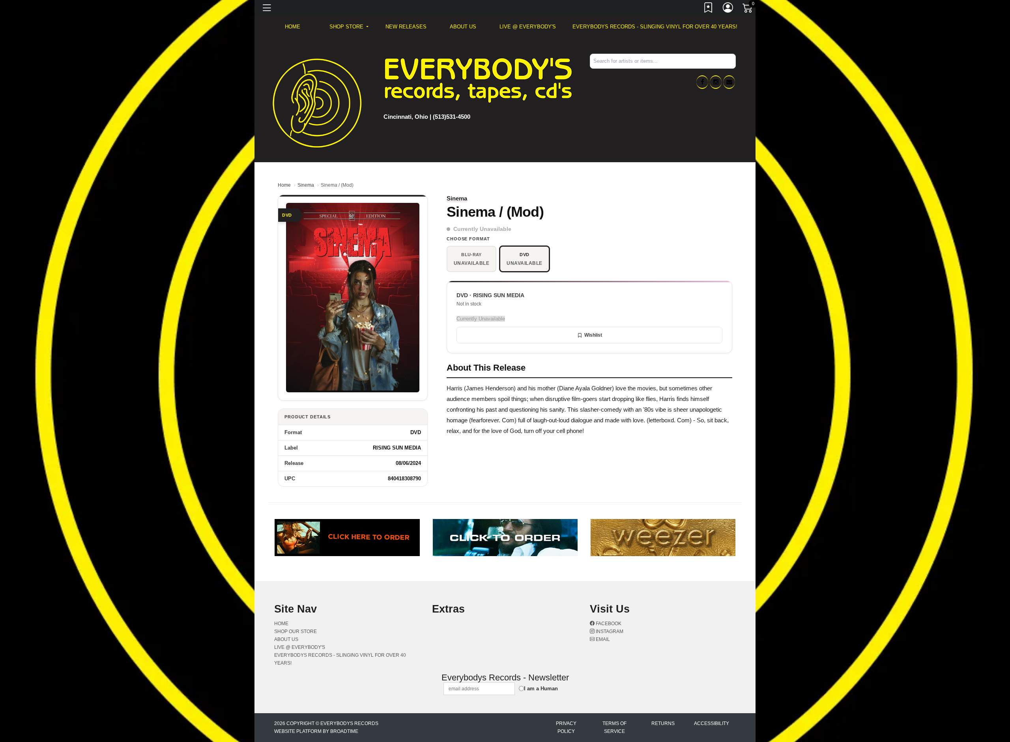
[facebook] (702, 82)
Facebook (608, 623)
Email (602, 639)
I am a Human (541, 688)
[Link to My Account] (728, 9)
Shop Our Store (295, 631)
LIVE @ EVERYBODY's (527, 27)
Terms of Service (614, 727)
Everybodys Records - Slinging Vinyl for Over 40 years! (654, 27)
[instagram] (715, 82)
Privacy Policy (566, 727)
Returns (663, 723)
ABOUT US (463, 27)
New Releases (405, 27)
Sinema (305, 185)
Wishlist (593, 335)
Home (284, 185)
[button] (349, 27)
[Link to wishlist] (708, 9)
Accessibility (711, 723)
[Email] (729, 82)
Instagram (609, 631)
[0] (748, 9)
